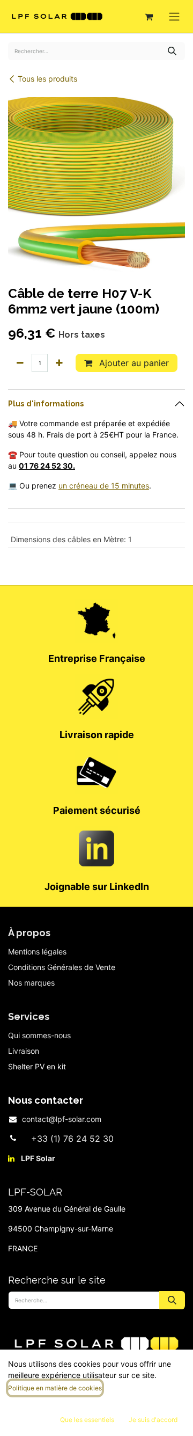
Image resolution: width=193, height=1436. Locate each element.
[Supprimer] (20, 363)
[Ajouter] (59, 363)
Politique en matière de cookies (55, 1388)
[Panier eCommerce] (148, 16)
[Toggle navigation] (174, 16)
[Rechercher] (172, 51)
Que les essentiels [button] (87, 1420)
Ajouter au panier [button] (132, 363)
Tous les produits (47, 78)
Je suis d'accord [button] (153, 1420)
